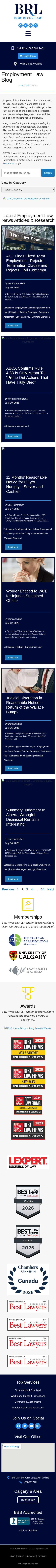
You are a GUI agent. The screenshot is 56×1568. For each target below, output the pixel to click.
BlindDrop (34, 1564)
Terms (21, 1556)
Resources (8, 163)
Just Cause (14, 751)
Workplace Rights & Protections (28, 1395)
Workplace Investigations (21, 755)
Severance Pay (23, 317)
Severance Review (39, 533)
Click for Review (28, 1530)
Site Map (42, 1556)
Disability (19, 647)
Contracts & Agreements (28, 1401)
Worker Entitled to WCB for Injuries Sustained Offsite (27, 596)
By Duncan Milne (13, 619)
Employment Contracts (26, 307)
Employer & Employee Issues (28, 1407)
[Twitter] (25, 25)
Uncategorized (22, 426)
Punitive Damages (28, 312)
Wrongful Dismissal (41, 317)
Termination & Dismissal (28, 1390)
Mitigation (13, 312)
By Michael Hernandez (16, 399)
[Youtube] (30, 25)
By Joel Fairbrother (14, 505)
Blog (12, 1556)
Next (50, 889)
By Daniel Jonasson (15, 283)
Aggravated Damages (25, 746)
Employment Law (23, 529)
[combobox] (20, 173)
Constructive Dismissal (26, 865)
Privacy (31, 1556)
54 (43, 889)
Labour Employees (42, 529)
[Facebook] (20, 25)
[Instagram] (35, 25)
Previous (8, 889)
